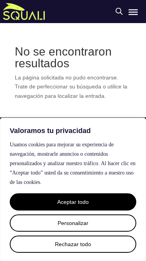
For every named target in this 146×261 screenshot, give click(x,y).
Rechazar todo (73, 244)
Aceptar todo (73, 202)
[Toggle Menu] (133, 12)
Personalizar (73, 223)
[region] (73, 189)
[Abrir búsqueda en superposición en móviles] (119, 11)
